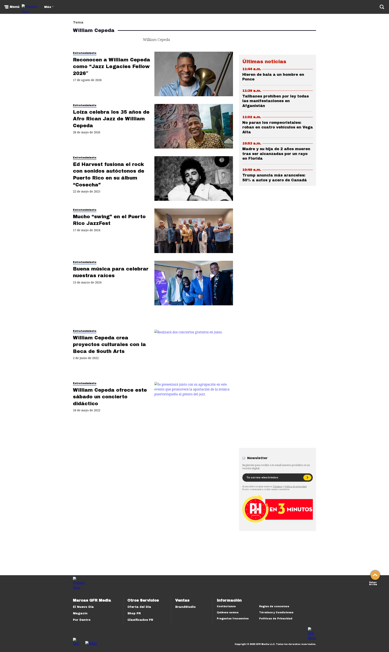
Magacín (80, 613)
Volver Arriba (373, 583)
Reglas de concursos (274, 606)
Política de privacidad (296, 486)
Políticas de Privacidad (275, 618)
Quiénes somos (227, 612)
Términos (277, 486)
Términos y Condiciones (276, 612)
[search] (382, 7)
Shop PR (134, 613)
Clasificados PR (140, 619)
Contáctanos (226, 606)
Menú (14, 7)
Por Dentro (82, 619)
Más (47, 7)
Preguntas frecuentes (233, 618)
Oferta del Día (139, 606)
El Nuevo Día (83, 606)
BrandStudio (185, 606)
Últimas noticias (264, 61)
